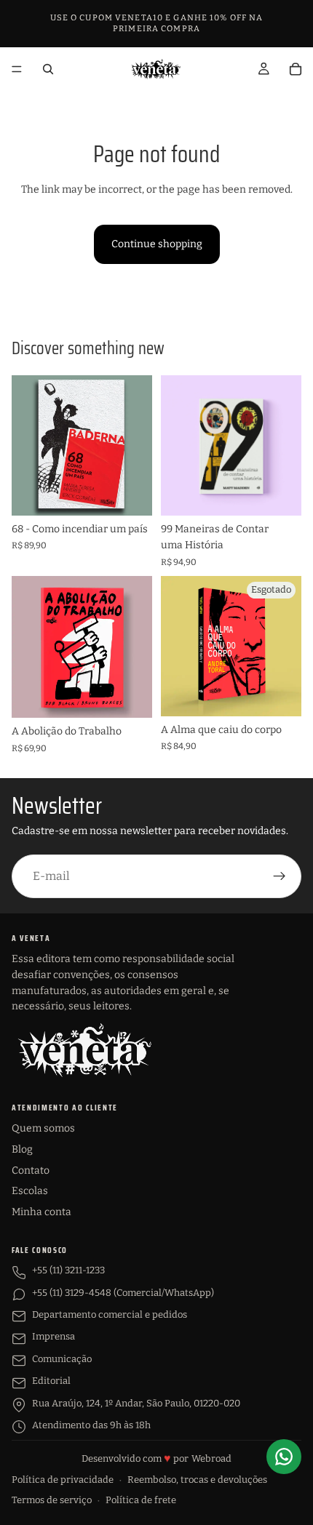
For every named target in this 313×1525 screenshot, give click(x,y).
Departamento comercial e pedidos (109, 1314)
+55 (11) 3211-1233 (68, 1270)
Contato (30, 1170)
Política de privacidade (63, 1479)
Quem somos (43, 1128)
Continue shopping (156, 244)
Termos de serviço (52, 1499)
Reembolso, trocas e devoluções (197, 1479)
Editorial (51, 1380)
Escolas (30, 1191)
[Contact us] (283, 1456)
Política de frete (141, 1499)
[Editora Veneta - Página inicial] (84, 1050)
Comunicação (62, 1358)
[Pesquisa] (48, 69)
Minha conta (41, 1212)
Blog (22, 1149)
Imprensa (53, 1336)
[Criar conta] (279, 876)
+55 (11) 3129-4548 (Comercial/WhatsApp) (123, 1292)
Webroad (211, 1458)
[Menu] (16, 69)
